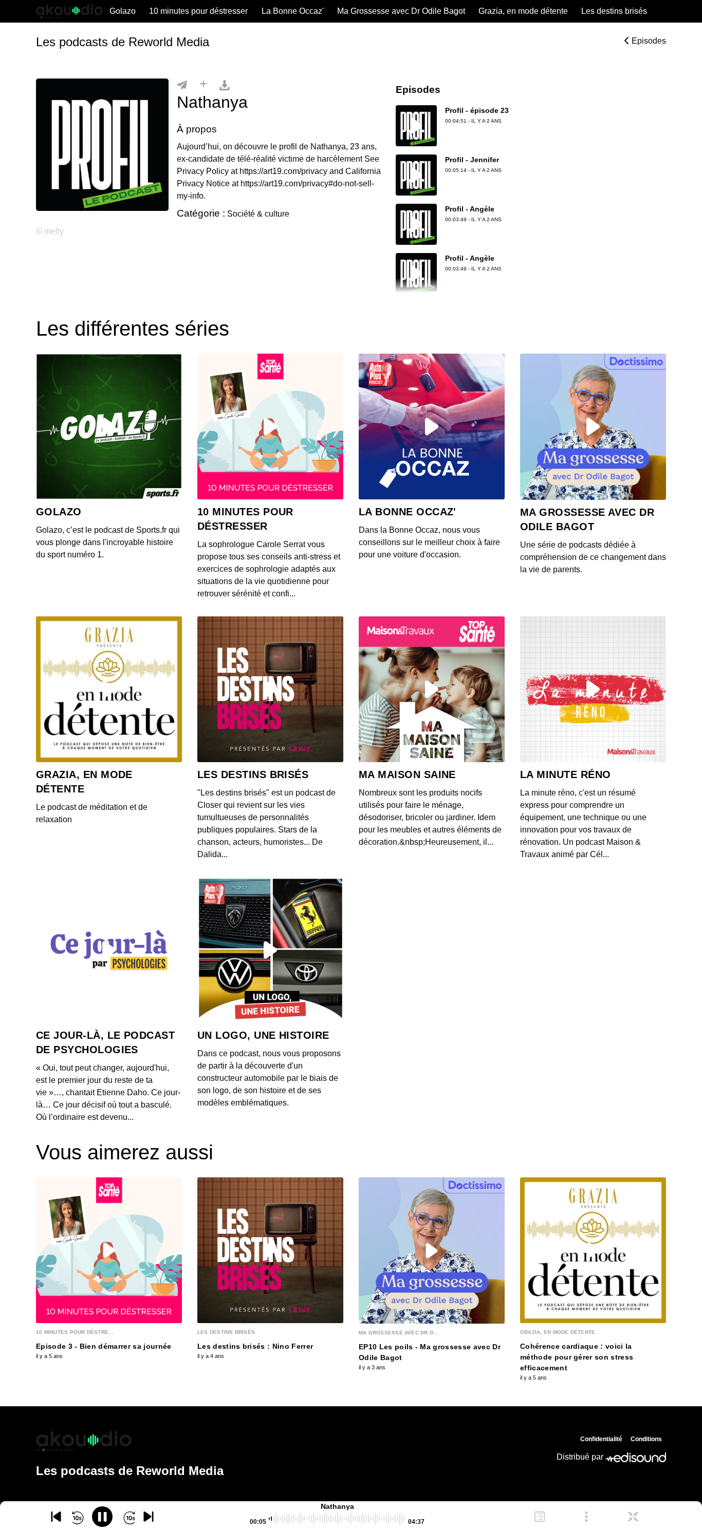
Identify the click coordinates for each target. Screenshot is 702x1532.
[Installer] (203, 85)
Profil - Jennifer (472, 160)
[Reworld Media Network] (130, 1441)
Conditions (646, 1439)
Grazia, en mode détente (523, 11)
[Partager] (182, 85)
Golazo (122, 11)
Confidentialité (601, 1439)
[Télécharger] (224, 85)
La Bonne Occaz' (293, 11)
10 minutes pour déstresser (198, 11)
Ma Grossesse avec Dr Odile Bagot (401, 11)
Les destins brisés (614, 11)
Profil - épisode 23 (477, 110)
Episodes (648, 40)
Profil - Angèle (469, 209)
